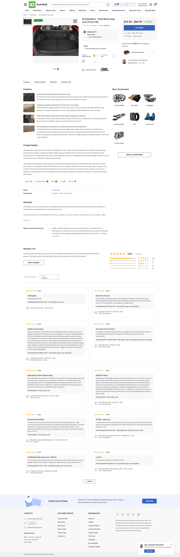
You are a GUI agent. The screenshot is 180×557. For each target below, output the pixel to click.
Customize (139, 28)
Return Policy (62, 529)
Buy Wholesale (93, 543)
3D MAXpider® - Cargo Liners (56, 69)
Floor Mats (134, 105)
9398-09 (69, 193)
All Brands (91, 539)
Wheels (48, 10)
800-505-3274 (143, 5)
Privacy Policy (62, 532)
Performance (37, 10)
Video (54, 181)
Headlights (149, 105)
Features (26, 82)
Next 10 (90, 481)
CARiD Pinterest (133, 514)
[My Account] (151, 4)
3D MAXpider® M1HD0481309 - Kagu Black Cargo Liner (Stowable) (117, 463)
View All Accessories (134, 155)
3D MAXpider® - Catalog (28, 181)
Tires (134, 124)
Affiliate (90, 522)
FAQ (62, 181)
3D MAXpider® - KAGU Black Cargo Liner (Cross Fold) (27, 22)
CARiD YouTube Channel (128, 514)
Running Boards (119, 124)
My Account (61, 525)
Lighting (72, 10)
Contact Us (61, 536)
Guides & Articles (93, 525)
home (25, 15)
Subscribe (149, 501)
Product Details (40, 82)
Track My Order (62, 518)
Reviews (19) (66, 82)
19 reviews (93, 25)
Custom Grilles (119, 143)
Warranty (53, 82)
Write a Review (33, 263)
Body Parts (82, 10)
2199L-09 (62, 193)
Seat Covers (150, 124)
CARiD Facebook (117, 514)
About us (72, 181)
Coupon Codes (93, 532)
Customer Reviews (94, 529)
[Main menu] (25, 4)
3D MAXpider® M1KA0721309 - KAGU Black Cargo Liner (46, 302)
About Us (91, 518)
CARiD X (123, 514)
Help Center (61, 522)
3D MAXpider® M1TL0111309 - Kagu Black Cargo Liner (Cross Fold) (49, 466)
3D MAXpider (32, 15)
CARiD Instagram (138, 514)
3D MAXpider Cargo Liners (46, 15)
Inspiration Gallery (94, 546)
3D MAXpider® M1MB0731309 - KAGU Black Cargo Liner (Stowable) (50, 353)
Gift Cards (91, 536)
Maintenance (103, 10)
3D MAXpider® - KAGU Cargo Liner (39, 390)
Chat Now (149, 551)
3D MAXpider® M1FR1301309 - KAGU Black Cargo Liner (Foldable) (117, 306)
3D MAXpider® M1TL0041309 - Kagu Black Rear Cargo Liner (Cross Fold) (119, 430)
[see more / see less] (27, 220)
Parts (27, 10)
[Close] (171, 544)
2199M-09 (55, 193)
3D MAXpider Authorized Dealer (41, 181)
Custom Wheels (119, 105)
